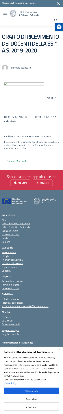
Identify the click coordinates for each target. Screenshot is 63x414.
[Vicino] (60, 349)
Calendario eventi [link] (11, 324)
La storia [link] (6, 271)
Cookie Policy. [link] (10, 383)
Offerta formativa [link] (11, 299)
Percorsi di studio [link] (10, 288)
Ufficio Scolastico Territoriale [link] (16, 227)
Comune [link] (6, 242)
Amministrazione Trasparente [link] (17, 342)
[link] (59, 27)
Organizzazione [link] (9, 267)
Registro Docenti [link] (10, 334)
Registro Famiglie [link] (10, 330)
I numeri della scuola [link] (12, 260)
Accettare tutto (31, 390)
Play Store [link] (44, 182)
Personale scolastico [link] (12, 281)
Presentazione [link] (9, 252)
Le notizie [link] (7, 317)
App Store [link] (22, 182)
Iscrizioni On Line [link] (10, 234)
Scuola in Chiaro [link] (10, 231)
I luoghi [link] (5, 256)
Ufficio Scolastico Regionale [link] (16, 223)
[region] (31, 380)
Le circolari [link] (7, 320)
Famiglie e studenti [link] (11, 285)
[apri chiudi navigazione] (5, 13)
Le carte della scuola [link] (12, 263)
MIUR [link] (4, 220)
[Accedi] (58, 4)
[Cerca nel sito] (55, 20)
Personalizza (31, 399)
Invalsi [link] (5, 238)
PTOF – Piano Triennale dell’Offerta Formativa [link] (25, 306)
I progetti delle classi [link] (12, 302)
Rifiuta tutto (31, 407)
